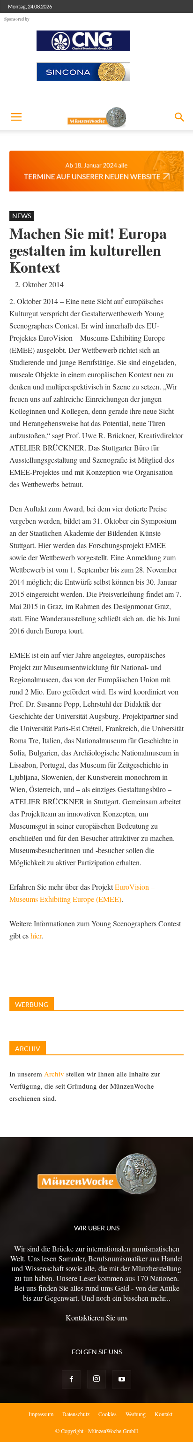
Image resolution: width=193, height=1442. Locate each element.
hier (35, 935)
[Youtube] (121, 1379)
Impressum (41, 1414)
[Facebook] (71, 1379)
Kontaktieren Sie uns (96, 1317)
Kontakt (163, 1414)
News (21, 216)
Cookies (107, 1414)
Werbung (136, 1414)
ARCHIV (27, 1049)
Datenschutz (75, 1414)
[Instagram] (96, 1379)
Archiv (54, 1073)
